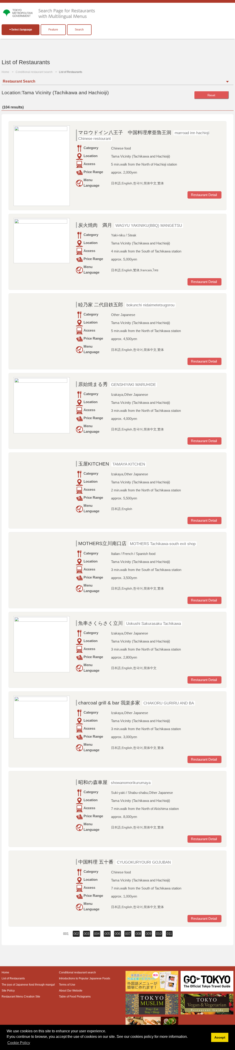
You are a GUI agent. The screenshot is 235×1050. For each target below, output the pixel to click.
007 (128, 934)
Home (5, 72)
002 (76, 934)
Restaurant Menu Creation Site (21, 996)
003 (86, 934)
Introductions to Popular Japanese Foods (84, 978)
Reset (211, 95)
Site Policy (8, 990)
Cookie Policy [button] (18, 1043)
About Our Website (70, 990)
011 (169, 934)
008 (138, 934)
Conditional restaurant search (34, 72)
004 (97, 934)
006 (117, 934)
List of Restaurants (13, 978)
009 (148, 934)
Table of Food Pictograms (75, 996)
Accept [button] (219, 1037)
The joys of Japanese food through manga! (28, 984)
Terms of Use (67, 984)
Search (79, 29)
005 (107, 934)
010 (159, 934)
